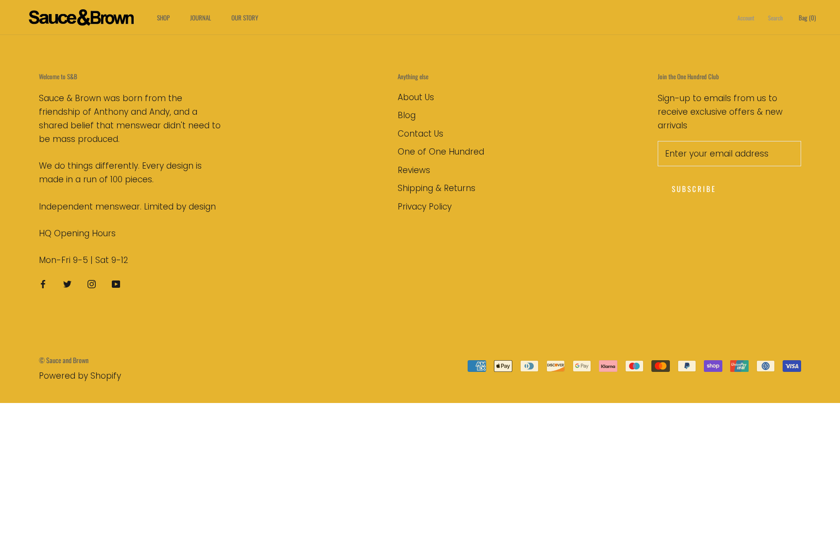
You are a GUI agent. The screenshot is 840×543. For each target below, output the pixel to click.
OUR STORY (244, 17)
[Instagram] (92, 283)
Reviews (414, 170)
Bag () (807, 17)
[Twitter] (67, 283)
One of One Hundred (441, 152)
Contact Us (420, 134)
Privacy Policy (425, 206)
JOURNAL (200, 17)
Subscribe (694, 188)
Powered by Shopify (80, 376)
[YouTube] (116, 283)
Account (745, 18)
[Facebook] (43, 283)
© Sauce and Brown (63, 360)
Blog (407, 115)
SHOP (163, 17)
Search (775, 18)
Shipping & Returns (436, 188)
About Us (416, 97)
